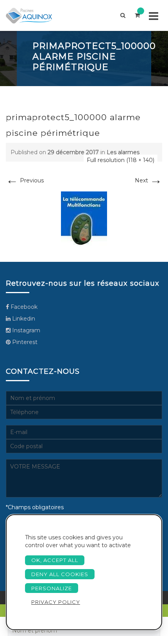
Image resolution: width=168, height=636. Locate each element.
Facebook (23, 306)
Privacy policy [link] (55, 602)
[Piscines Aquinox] (35, 15)
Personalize (51, 588)
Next (148, 180)
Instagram (25, 330)
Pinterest (24, 342)
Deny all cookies (59, 574)
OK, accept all (54, 560)
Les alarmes (123, 152)
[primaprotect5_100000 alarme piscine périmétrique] (84, 218)
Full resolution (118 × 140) (120, 160)
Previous (25, 180)
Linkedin (23, 318)
